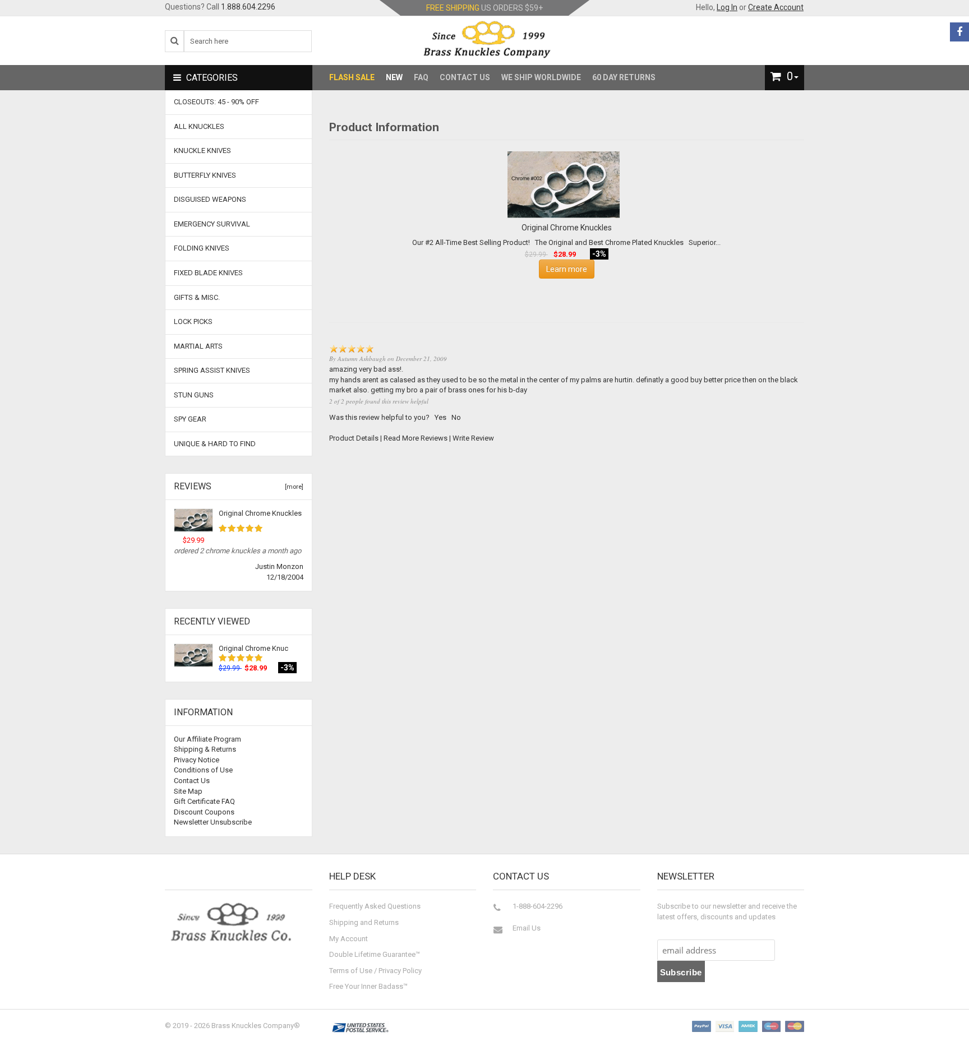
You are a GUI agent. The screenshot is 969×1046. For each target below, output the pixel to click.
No (456, 417)
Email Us (527, 928)
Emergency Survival (212, 224)
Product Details (354, 438)
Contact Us (465, 77)
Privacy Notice (196, 760)
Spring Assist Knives (212, 370)
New (394, 77)
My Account (348, 938)
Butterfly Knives (205, 175)
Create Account (776, 7)
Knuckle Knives (202, 150)
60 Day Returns (624, 77)
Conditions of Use (203, 770)
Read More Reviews (415, 438)
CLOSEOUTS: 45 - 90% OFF (216, 102)
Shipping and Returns (364, 922)
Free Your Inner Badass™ (368, 986)
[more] (292, 486)
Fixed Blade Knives (208, 273)
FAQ (421, 77)
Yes (440, 417)
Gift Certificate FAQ (204, 801)
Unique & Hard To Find (215, 443)
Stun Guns (194, 395)
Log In (727, 7)
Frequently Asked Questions (375, 906)
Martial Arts (198, 346)
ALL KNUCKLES (199, 126)
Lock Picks (193, 321)
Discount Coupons (204, 812)
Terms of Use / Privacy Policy (375, 970)
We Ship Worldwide (541, 77)
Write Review (473, 438)
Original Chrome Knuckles (260, 513)
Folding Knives (201, 248)
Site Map (188, 791)
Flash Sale (352, 77)
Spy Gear (190, 419)
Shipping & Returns (205, 749)
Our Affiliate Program (207, 739)
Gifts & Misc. (197, 297)
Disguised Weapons (210, 199)
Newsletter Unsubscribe (213, 822)
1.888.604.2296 (248, 6)
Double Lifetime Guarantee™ (374, 954)
